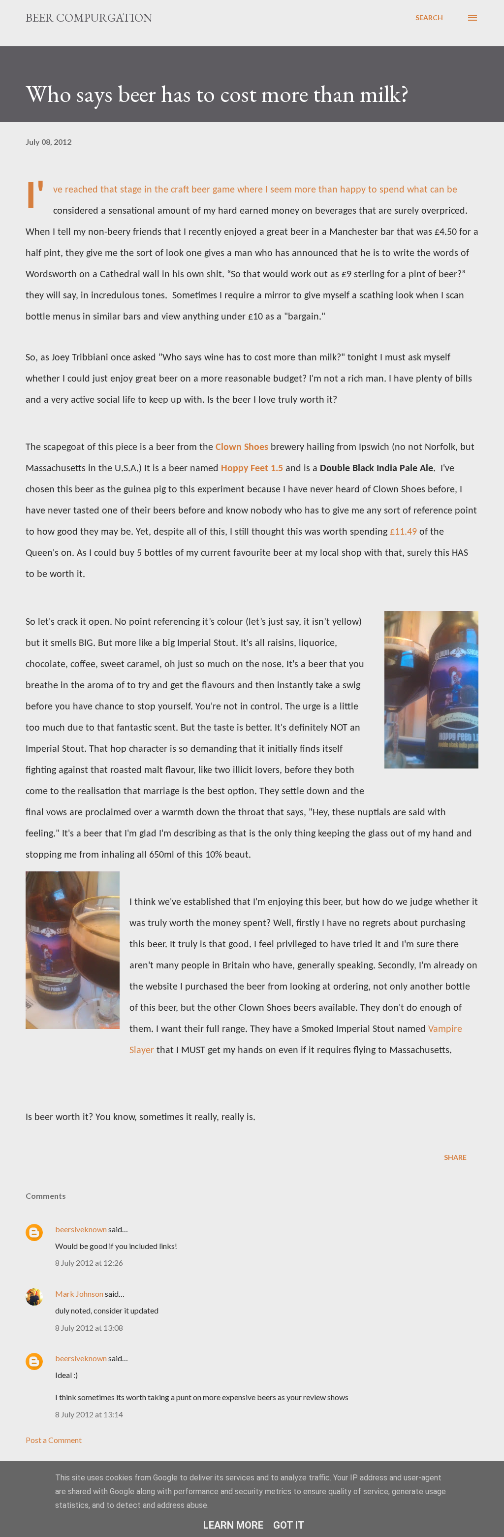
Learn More (233, 1525)
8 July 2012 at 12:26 (89, 1262)
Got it (289, 1525)
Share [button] (455, 1157)
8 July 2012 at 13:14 (89, 1414)
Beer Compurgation (89, 17)
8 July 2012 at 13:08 (89, 1327)
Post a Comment (54, 1439)
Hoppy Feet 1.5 (252, 469)
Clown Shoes (242, 447)
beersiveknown (81, 1229)
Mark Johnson (79, 1293)
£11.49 (403, 532)
